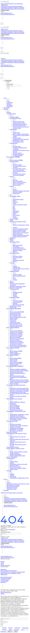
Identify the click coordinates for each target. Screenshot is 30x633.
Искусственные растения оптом (9, 570)
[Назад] (8, 83)
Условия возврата (5, 579)
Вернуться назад (5, 529)
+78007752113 (4, 5)
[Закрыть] (2, 78)
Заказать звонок (5, 10)
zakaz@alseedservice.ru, (6, 13)
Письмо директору (5, 565)
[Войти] (1, 25)
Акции (2, 562)
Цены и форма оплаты (6, 577)
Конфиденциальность (6, 592)
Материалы (3, 569)
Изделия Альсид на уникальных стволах (11, 573)
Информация (4, 574)
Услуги (2, 564)
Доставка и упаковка (6, 578)
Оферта (2, 593)
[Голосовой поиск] (2, 622)
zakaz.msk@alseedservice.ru (7, 14)
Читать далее (17, 606)
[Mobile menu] (2, 51)
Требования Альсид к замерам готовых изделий (13, 571)
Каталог (3, 561)
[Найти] (6, 622)
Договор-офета (4, 581)
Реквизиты (3, 582)
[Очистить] (2, 620)
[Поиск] (2, 24)
